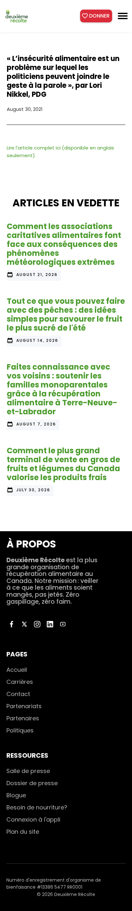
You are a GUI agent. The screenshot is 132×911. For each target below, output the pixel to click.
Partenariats (24, 706)
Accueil (16, 670)
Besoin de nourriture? (36, 807)
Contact (18, 694)
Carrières (19, 682)
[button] (122, 16)
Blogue (16, 795)
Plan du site (22, 832)
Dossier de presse (32, 783)
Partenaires (22, 718)
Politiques (20, 730)
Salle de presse (28, 771)
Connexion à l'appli (33, 819)
